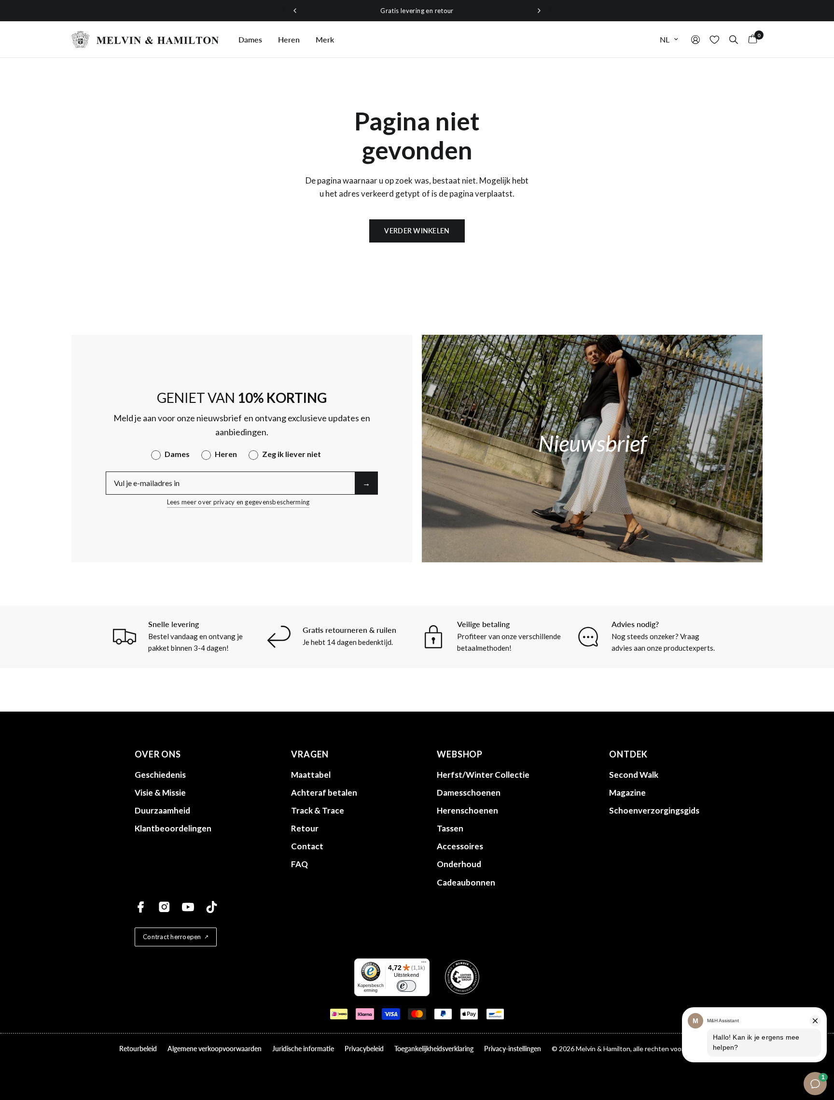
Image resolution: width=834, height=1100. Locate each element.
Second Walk (633, 775)
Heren (289, 39)
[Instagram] (164, 907)
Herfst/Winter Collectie (483, 775)
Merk (325, 39)
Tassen (450, 828)
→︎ (366, 482)
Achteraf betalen (324, 792)
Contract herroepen (172, 937)
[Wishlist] (714, 39)
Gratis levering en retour (417, 10)
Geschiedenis (160, 775)
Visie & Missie (160, 792)
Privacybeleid (364, 1048)
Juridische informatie (303, 1048)
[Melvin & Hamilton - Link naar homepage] (145, 39)
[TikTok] (212, 907)
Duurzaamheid (162, 810)
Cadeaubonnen (466, 882)
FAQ (299, 864)
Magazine (627, 792)
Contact (307, 846)
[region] (417, 11)
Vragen (310, 754)
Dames (250, 39)
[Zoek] (733, 39)
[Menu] (424, 964)
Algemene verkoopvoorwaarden (214, 1048)
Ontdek (628, 754)
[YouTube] (188, 907)
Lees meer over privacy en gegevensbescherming (238, 502)
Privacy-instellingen (512, 1048)
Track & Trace (317, 810)
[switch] (406, 986)
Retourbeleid (138, 1048)
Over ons (158, 754)
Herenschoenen (467, 810)
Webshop (460, 754)
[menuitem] (250, 39)
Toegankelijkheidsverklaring (433, 1048)
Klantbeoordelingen (173, 828)
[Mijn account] (695, 39)
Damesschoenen (468, 792)
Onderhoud (459, 864)
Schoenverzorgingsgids (654, 810)
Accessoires (460, 846)
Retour (305, 828)
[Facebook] (141, 907)
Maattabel (311, 775)
